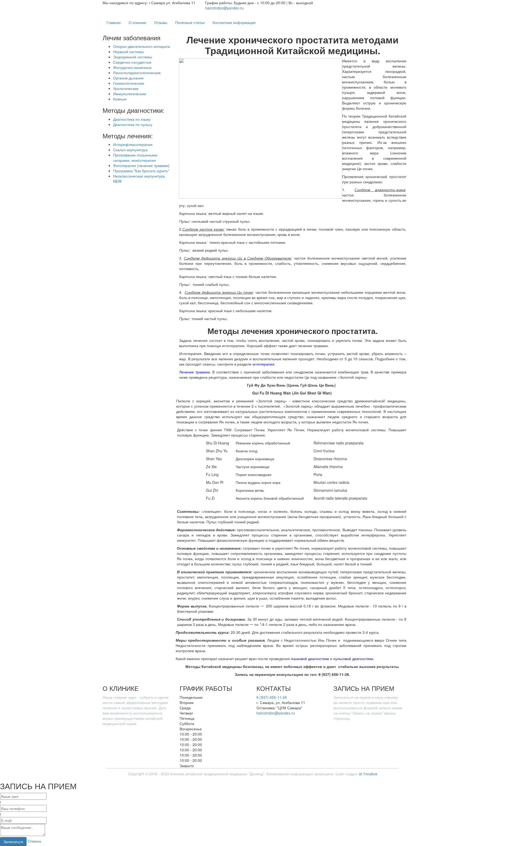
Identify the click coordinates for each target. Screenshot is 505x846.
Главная (114, 22)
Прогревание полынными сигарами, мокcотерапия (135, 157)
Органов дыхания (128, 77)
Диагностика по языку (131, 119)
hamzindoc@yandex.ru (224, 8)
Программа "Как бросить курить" (141, 170)
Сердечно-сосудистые (132, 62)
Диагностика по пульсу (132, 124)
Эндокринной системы (132, 56)
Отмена (34, 840)
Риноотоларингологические (137, 72)
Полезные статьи (190, 22)
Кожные (120, 99)
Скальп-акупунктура (130, 149)
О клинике (137, 22)
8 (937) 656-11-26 (271, 697)
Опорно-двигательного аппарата (141, 46)
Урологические (126, 88)
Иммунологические (129, 93)
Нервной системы (128, 51)
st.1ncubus (368, 773)
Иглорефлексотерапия (133, 144)
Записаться (13, 841)
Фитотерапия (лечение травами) (141, 165)
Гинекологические (128, 83)
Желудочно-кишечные (132, 67)
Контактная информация (234, 22)
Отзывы (160, 22)
